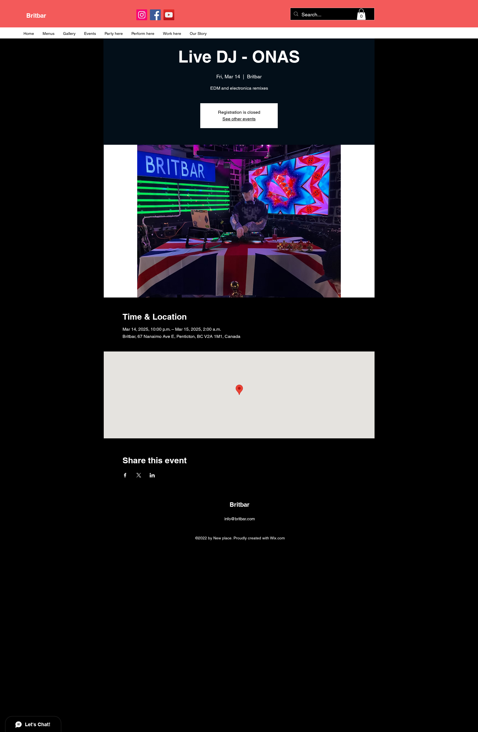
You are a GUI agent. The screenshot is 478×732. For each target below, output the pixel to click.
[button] (361, 14)
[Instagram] (141, 14)
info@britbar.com (239, 518)
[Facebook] (155, 14)
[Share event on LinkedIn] (152, 475)
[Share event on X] (138, 475)
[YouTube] (168, 14)
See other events (239, 118)
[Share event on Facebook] (125, 475)
